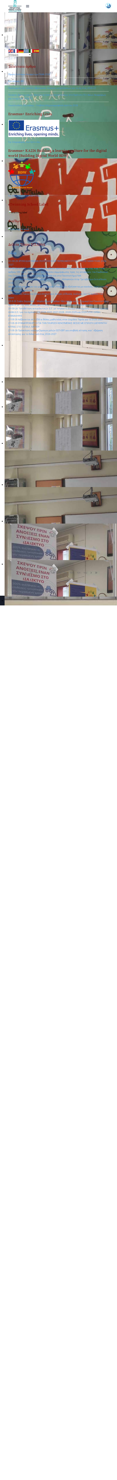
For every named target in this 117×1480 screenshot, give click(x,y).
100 (72, 572)
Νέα (12, 253)
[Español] (36, 50)
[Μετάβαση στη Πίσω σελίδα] (26, 572)
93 (31, 572)
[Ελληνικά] (26, 50)
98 (59, 572)
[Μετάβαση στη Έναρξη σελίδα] (21, 572)
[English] (10, 50)
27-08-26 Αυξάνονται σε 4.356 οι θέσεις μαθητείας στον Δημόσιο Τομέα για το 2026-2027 (55, 319)
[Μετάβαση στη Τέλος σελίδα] (96, 572)
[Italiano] (31, 50)
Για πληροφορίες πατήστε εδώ (24, 141)
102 (85, 572)
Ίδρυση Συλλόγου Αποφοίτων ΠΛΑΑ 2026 (29, 74)
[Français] (16, 50)
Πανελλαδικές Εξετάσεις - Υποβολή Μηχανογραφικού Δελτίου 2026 (43, 105)
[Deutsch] (21, 50)
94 (36, 572)
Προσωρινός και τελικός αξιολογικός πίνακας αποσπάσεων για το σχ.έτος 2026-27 (52, 87)
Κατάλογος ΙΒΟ (16, 81)
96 (48, 572)
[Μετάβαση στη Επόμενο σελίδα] (91, 572)
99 (65, 572)
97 (54, 572)
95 (42, 572)
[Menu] (27, 6)
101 (78, 572)
